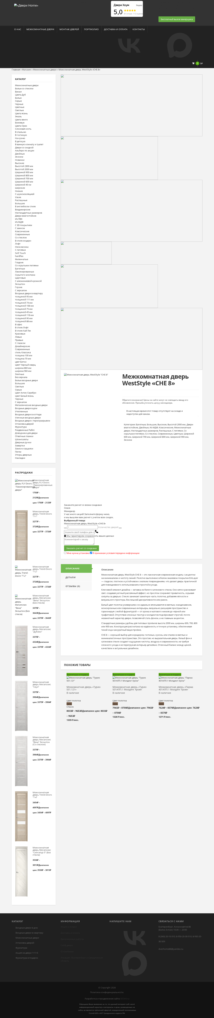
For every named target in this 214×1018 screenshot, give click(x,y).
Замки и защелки (24, 448)
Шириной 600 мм (24, 181)
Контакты (139, 29)
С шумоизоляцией (24, 194)
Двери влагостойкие (25, 215)
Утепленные (21, 411)
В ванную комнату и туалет (29, 144)
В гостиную (21, 134)
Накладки (20, 457)
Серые (18, 100)
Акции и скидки (69, 926)
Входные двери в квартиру (29, 293)
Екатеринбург (78, 957)
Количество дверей (108, 527)
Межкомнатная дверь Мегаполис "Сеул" (42, 684)
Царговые (20, 277)
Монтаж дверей (69, 29)
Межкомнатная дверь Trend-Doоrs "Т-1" (42, 513)
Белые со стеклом (24, 88)
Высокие (19, 163)
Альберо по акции (24, 150)
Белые (18, 97)
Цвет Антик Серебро (25, 392)
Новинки (19, 159)
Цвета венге (21, 119)
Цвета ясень (21, 113)
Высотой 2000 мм (24, 169)
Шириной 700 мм (24, 178)
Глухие (18, 287)
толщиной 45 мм (24, 312)
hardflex (19, 256)
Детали (71, 577)
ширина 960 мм (23, 370)
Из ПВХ (18, 218)
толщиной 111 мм (24, 299)
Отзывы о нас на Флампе (73, 2)
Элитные (19, 374)
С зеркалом (21, 290)
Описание (73, 568)
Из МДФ (19, 221)
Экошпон (20, 283)
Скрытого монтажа (25, 274)
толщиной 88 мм (24, 321)
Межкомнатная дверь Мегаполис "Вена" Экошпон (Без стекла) (42, 599)
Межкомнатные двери (40, 29)
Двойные (20, 153)
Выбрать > (87, 679)
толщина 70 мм (23, 358)
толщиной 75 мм (24, 308)
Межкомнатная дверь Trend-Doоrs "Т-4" (42, 794)
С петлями (20, 249)
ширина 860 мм (23, 367)
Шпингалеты (21, 439)
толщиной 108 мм (24, 305)
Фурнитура (21, 426)
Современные (22, 234)
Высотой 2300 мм (24, 166)
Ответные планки (24, 436)
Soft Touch (20, 253)
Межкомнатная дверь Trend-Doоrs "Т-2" (42, 569)
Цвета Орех (21, 125)
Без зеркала (21, 377)
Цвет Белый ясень (24, 395)
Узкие (18, 197)
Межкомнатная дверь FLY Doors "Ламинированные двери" (42, 484)
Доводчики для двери (26, 432)
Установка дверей (24, 423)
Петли (18, 451)
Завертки (20, 445)
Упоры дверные (23, 454)
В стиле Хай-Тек (23, 330)
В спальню (20, 131)
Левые (18, 336)
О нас (17, 29)
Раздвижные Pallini (24, 429)
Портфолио (91, 29)
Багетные (20, 268)
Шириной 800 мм (24, 175)
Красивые (20, 333)
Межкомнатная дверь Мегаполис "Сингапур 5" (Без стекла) (42, 851)
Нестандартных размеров (28, 212)
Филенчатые (21, 259)
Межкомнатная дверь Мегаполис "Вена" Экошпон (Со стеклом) (42, 741)
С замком (20, 228)
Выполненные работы (72, 939)
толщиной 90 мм (24, 318)
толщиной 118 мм (24, 315)
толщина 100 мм (23, 355)
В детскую (20, 141)
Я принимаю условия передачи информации (116, 553)
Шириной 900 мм (24, 172)
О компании (67, 951)
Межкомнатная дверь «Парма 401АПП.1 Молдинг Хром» (176, 688)
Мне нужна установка (78, 553)
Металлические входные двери (31, 405)
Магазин (26, 69)
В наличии (73, 693)
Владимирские (22, 209)
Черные (19, 104)
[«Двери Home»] (26, 5)
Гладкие (19, 262)
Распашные (21, 200)
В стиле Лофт (21, 327)
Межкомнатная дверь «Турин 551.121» (83, 688)
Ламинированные (24, 271)
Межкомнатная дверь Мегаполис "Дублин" (42, 629)
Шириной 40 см (23, 184)
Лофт (17, 243)
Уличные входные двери (28, 417)
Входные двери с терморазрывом (32, 420)
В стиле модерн (23, 240)
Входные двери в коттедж (28, 414)
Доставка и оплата (116, 29)
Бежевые (19, 122)
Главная (16, 69)
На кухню (20, 138)
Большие (20, 203)
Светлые (19, 110)
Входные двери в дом (26, 408)
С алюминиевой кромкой (28, 280)
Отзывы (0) (73, 586)
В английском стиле (25, 206)
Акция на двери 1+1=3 (27, 952)
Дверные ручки (23, 442)
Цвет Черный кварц (25, 364)
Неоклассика (21, 246)
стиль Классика (23, 352)
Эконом (19, 156)
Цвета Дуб (20, 94)
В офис (18, 324)
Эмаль (18, 116)
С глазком (20, 343)
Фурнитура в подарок (27, 957)
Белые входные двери (26, 380)
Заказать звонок (167, 14)
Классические (22, 231)
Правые (19, 340)
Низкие (19, 190)
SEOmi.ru (124, 998)
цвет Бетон (20, 361)
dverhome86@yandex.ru (170, 948)
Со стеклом (21, 237)
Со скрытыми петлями (26, 265)
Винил (18, 91)
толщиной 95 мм (24, 296)
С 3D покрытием (23, 225)
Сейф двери (67, 945)
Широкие (20, 187)
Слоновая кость (23, 128)
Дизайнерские (22, 346)
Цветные (19, 107)
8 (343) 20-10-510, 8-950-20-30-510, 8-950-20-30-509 (180, 939)
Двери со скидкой (24, 147)
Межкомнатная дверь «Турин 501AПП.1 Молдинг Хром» (129, 688)
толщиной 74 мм (24, 302)
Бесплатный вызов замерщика (177, 19)
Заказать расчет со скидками (81, 548)
